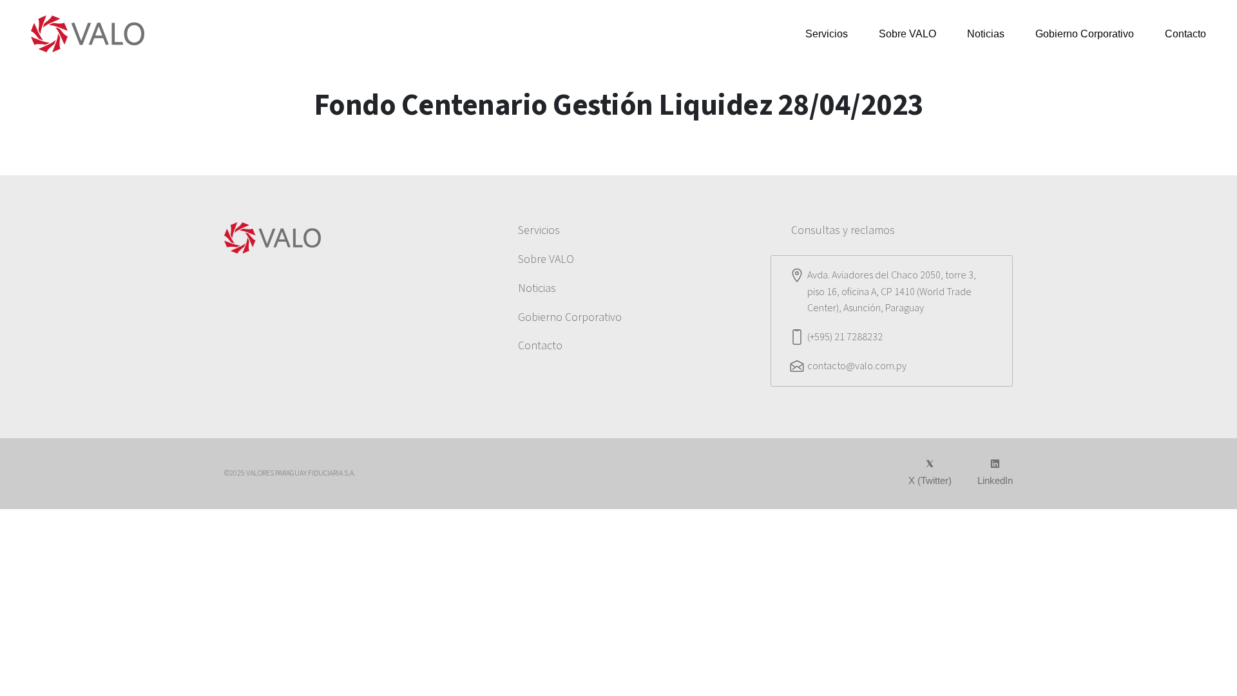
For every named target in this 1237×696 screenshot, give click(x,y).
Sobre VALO (907, 33)
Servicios (826, 33)
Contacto (1185, 33)
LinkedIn (995, 480)
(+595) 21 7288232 (845, 337)
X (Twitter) (930, 480)
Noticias (985, 33)
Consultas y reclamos (843, 230)
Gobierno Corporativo (1084, 33)
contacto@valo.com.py (856, 366)
